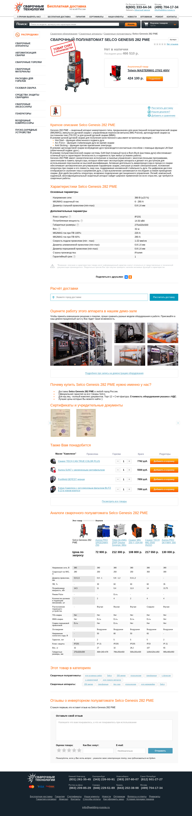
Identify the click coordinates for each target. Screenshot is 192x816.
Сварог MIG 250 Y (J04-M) (136, 541)
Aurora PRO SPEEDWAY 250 (101, 542)
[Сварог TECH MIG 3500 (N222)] (153, 537)
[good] (74, 750)
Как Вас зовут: (91, 745)
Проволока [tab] (92, 454)
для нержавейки (148, 684)
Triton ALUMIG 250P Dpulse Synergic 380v (119, 542)
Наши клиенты (116, 17)
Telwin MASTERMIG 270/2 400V (149, 70)
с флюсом (166, 675)
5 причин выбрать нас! (29, 17)
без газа (116, 684)
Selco (109, 675)
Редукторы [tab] (165, 454)
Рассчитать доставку (162, 108)
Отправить (160, 751)
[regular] (69, 750)
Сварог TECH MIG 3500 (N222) (152, 542)
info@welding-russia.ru (96, 807)
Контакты (172, 17)
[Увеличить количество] (129, 461)
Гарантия (80, 17)
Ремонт (159, 17)
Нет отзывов (172, 44)
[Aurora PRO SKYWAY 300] (169, 537)
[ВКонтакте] (126, 277)
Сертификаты (96, 17)
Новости (132, 17)
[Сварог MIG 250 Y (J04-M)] (136, 537)
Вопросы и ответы (137, 796)
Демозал (63, 799)
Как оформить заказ (113, 799)
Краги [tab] (141, 454)
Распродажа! (30, 34)
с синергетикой (91, 680)
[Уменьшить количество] (118, 461)
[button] (56, 111)
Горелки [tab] (116, 454)
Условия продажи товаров (140, 799)
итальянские (136, 675)
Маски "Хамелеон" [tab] (65, 454)
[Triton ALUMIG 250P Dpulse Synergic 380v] (120, 537)
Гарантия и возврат (46, 799)
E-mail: (119, 745)
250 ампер (121, 675)
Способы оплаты (92, 799)
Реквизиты (154, 796)
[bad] (59, 750)
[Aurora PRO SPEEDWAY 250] (103, 537)
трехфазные (151, 675)
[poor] (64, 750)
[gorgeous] (79, 750)
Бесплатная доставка (59, 17)
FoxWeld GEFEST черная (71, 479)
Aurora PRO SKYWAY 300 (169, 541)
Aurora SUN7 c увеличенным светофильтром (81, 470)
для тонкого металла (112, 680)
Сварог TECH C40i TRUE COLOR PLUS (79, 461)
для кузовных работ (93, 675)
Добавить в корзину (164, 461)
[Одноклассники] (130, 277)
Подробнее (155, 79)
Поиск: (22, 24)
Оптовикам (146, 17)
